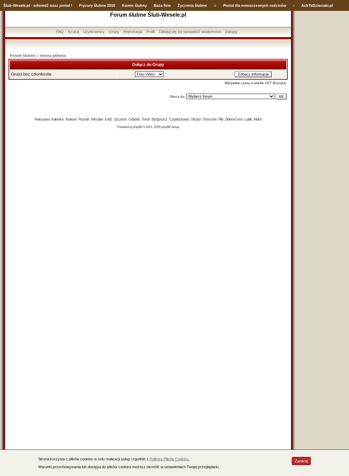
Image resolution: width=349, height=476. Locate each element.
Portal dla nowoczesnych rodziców (254, 5)
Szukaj (73, 32)
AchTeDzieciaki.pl (317, 5)
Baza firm (162, 5)
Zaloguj (231, 32)
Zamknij (301, 461)
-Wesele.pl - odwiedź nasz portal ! (42, 5)
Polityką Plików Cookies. (170, 459)
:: (215, 5)
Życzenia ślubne (192, 5)
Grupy (114, 32)
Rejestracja (132, 32)
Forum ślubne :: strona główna (38, 55)
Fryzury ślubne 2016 (97, 5)
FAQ (60, 32)
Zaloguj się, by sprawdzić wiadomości (189, 32)
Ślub (7, 5)
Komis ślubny (134, 5)
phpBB (137, 127)
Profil (150, 32)
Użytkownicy (94, 32)
